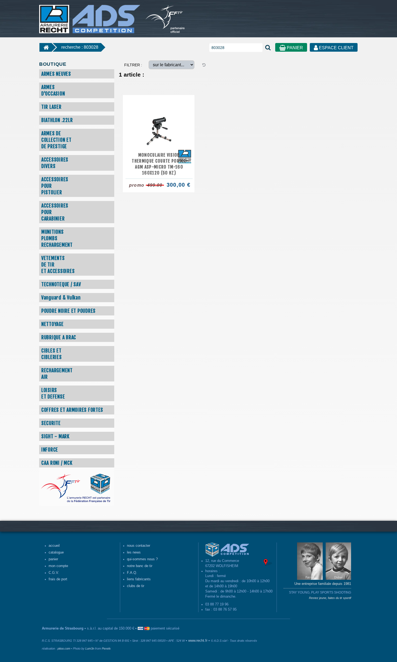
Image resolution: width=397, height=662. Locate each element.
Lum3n (89, 648)
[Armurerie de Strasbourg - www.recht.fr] (88, 16)
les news (134, 552)
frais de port (58, 579)
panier (53, 559)
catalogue (56, 552)
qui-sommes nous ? (142, 559)
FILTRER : (133, 65)
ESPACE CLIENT (336, 47)
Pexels (106, 648)
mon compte (58, 566)
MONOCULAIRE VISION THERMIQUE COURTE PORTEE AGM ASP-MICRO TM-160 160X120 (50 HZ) (159, 164)
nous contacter (138, 546)
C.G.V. (54, 573)
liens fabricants (139, 579)
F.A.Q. (132, 573)
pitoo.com (64, 648)
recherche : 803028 (79, 47)
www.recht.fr (197, 641)
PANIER (294, 47)
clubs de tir (135, 586)
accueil (54, 546)
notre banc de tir (139, 566)
